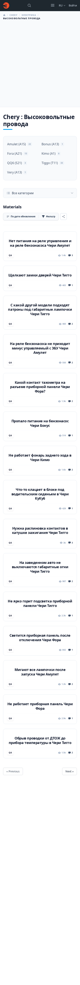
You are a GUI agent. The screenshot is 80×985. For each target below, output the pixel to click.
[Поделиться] (63, 216)
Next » (69, 771)
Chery (13, 15)
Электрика (29, 15)
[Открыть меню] (53, 5)
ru (61, 5)
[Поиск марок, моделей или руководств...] (29, 5)
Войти (73, 5)
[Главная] (6, 5)
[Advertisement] (40, 62)
